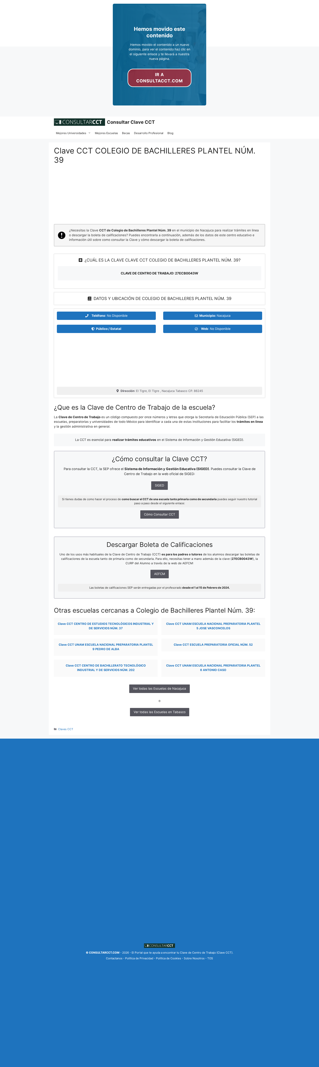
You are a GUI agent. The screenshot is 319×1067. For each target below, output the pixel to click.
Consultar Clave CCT (131, 122)
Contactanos (114, 958)
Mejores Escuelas (106, 133)
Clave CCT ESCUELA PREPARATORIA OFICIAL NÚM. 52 (213, 644)
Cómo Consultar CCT (159, 514)
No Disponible (117, 315)
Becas (126, 133)
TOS (210, 958)
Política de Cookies (168, 958)
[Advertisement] (159, 197)
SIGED (159, 485)
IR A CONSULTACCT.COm (159, 78)
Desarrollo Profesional (148, 133)
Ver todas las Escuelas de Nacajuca (159, 688)
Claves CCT (65, 729)
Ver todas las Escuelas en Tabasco (160, 712)
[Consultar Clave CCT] (79, 122)
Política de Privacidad (139, 958)
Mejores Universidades (71, 133)
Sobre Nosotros (194, 958)
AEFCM (159, 574)
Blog (170, 133)
